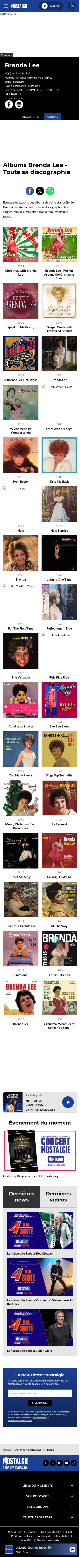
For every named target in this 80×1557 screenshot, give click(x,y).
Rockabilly (13, 94)
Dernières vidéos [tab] (58, 1197)
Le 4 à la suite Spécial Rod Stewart (30, 1253)
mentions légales (40, 1417)
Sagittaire (18, 81)
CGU (69, 1531)
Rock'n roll (33, 89)
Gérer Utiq (25, 1540)
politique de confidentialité (20, 1420)
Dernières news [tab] (21, 1197)
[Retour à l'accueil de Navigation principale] (19, 6)
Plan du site (15, 1531)
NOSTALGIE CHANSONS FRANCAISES (35, 1102)
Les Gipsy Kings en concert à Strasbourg (30, 1176)
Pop (57, 89)
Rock (48, 89)
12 (21, 73)
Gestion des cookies (49, 1540)
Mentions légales (51, 1531)
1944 (27, 73)
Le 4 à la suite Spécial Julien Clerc (29, 1350)
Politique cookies (21, 1536)
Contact (32, 1531)
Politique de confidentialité (53, 1536)
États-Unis (34, 85)
